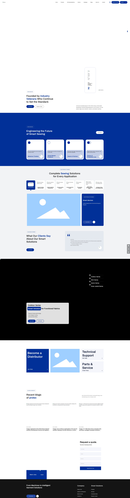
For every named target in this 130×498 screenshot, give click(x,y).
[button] (127, 32)
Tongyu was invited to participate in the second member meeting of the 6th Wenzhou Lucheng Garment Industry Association (65, 430)
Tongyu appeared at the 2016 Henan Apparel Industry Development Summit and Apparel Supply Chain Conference (37, 430)
